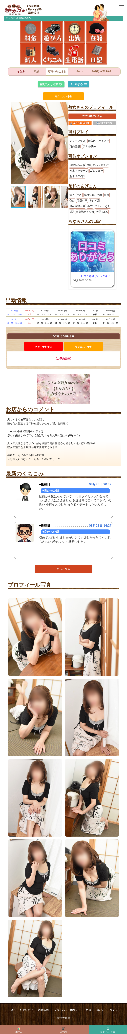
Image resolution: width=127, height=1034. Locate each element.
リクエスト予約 (63, 96)
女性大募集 (63, 1018)
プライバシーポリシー (67, 1010)
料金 (88, 1010)
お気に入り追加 (49, 84)
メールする (76, 84)
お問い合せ (26, 1010)
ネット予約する (43, 347)
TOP (12, 1010)
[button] (13, 143)
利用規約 (43, 1010)
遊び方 (101, 1010)
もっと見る (63, 569)
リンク (114, 1010)
